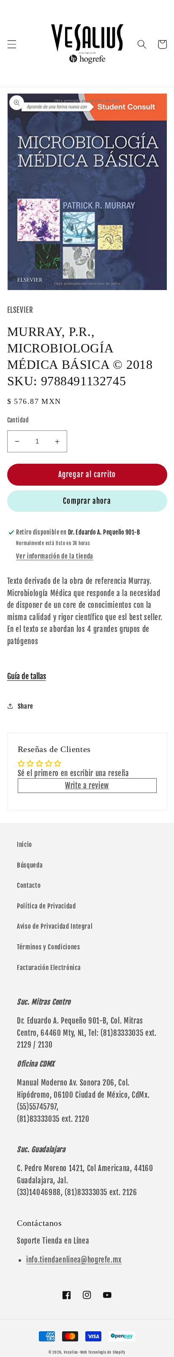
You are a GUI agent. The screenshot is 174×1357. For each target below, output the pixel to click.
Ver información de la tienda (54, 556)
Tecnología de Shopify (106, 1352)
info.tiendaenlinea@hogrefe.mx (74, 1259)
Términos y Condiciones (48, 947)
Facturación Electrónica (49, 967)
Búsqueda (30, 865)
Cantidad (18, 420)
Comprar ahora (87, 501)
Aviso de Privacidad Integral (54, 926)
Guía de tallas (26, 676)
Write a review (87, 785)
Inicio (24, 844)
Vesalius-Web (75, 1352)
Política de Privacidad (46, 906)
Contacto (29, 885)
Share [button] (25, 706)
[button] (11, 44)
